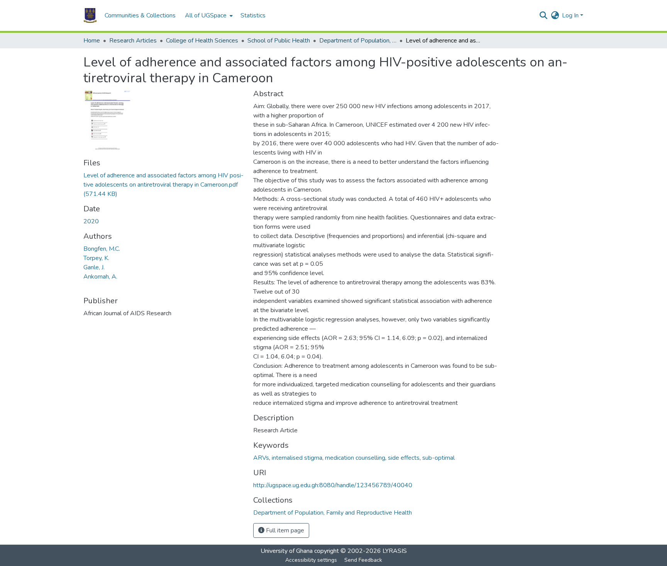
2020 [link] (91, 221)
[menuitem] (208, 15)
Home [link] (91, 40)
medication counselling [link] (355, 458)
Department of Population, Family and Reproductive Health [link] (357, 40)
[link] (163, 185)
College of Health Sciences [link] (202, 40)
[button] (90, 15)
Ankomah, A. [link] (100, 276)
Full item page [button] (284, 530)
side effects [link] (404, 458)
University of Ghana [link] (287, 551)
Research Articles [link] (133, 40)
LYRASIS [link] (395, 551)
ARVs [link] (261, 458)
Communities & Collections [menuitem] (140, 15)
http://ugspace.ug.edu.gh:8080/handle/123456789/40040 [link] (332, 485)
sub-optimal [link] (438, 458)
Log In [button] (571, 15)
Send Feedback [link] (363, 560)
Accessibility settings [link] (311, 560)
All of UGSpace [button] (206, 15)
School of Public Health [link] (278, 40)
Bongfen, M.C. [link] (101, 249)
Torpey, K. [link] (96, 258)
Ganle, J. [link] (94, 267)
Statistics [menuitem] (253, 15)
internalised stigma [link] (297, 458)
